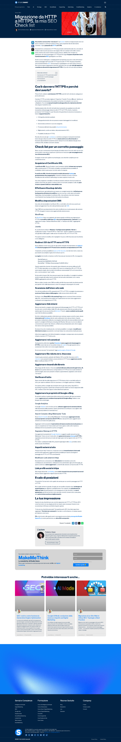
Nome (62, 650)
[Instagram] (29, 735)
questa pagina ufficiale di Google (66, 350)
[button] (32, 42)
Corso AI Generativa (42, 706)
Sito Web (63, 668)
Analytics (89, 7)
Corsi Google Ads (42, 715)
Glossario (62, 711)
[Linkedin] (26, 735)
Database (47, 318)
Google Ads (18, 711)
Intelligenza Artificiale (20, 704)
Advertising (70, 7)
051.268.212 (47, 732)
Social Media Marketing (20, 715)
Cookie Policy (103, 739)
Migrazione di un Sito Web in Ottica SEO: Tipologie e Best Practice (89, 618)
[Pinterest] (41, 735)
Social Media (53, 7)
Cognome (86, 650)
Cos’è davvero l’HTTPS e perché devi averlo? (47, 75)
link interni (58, 311)
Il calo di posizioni (41, 78)
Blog (61, 704)
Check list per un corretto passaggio (45, 76)
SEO (46, 7)
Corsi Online (40, 720)
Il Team (84, 704)
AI (33, 7)
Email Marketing (80, 7)
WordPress (40, 217)
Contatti (85, 709)
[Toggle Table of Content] (55, 73)
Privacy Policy (82, 561)
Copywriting (62, 7)
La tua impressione (41, 80)
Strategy (39, 7)
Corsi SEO (40, 713)
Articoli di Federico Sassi (52, 542)
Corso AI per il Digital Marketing (45, 709)
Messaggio (64, 673)
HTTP (54, 45)
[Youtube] (32, 735)
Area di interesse (65, 656)
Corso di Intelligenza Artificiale (45, 704)
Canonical (58, 343)
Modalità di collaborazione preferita (93, 656)
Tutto (28, 7)
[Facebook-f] (35, 735)
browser (62, 41)
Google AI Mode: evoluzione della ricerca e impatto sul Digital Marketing (60, 618)
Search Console (43, 417)
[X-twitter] (38, 735)
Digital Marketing (19, 706)
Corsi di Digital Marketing (43, 711)
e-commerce (51, 137)
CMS (67, 206)
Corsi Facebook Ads (42, 718)
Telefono (86, 668)
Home (16, 12)
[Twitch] (44, 735)
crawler (64, 345)
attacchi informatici (61, 127)
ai (40, 45)
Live (61, 709)
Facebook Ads (18, 713)
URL (55, 219)
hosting (71, 173)
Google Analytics (56, 434)
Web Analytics (18, 720)
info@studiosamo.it (55, 732)
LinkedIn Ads (18, 718)
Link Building (51, 471)
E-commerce (98, 7)
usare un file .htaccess (60, 251)
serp (70, 441)
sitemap (72, 436)
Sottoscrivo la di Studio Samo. (72, 683)
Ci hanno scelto (86, 706)
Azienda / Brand (88, 662)
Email (62, 662)
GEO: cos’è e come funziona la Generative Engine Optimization (29, 617)
